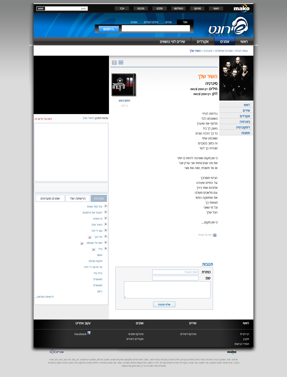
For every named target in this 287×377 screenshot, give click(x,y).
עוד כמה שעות (94, 206)
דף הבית (244, 334)
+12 (122, 8)
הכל (185, 22)
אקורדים (245, 116)
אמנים (134, 22)
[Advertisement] (164, 249)
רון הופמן (203, 89)
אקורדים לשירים (135, 339)
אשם (99, 255)
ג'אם (99, 291)
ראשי (216, 8)
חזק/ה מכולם (95, 261)
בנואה (193, 89)
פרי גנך (98, 237)
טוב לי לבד (96, 231)
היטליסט (178, 8)
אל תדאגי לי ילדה (93, 267)
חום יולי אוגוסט (94, 243)
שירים (168, 22)
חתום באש (124, 100)
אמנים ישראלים (224, 51)
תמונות (245, 133)
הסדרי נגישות (242, 344)
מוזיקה (197, 8)
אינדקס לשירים (188, 334)
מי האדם (97, 218)
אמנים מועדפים (50, 198)
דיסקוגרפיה (243, 127)
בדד (100, 249)
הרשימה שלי (78, 198)
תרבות (140, 8)
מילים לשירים (151, 22)
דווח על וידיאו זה (43, 119)
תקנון (246, 339)
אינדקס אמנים (136, 334)
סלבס (160, 8)
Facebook (80, 334)
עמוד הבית (241, 51)
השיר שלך (195, 51)
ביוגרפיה (245, 121)
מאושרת (97, 279)
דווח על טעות (205, 235)
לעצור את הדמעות (92, 212)
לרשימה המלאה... (44, 297)
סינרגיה (208, 51)
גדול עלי (97, 273)
